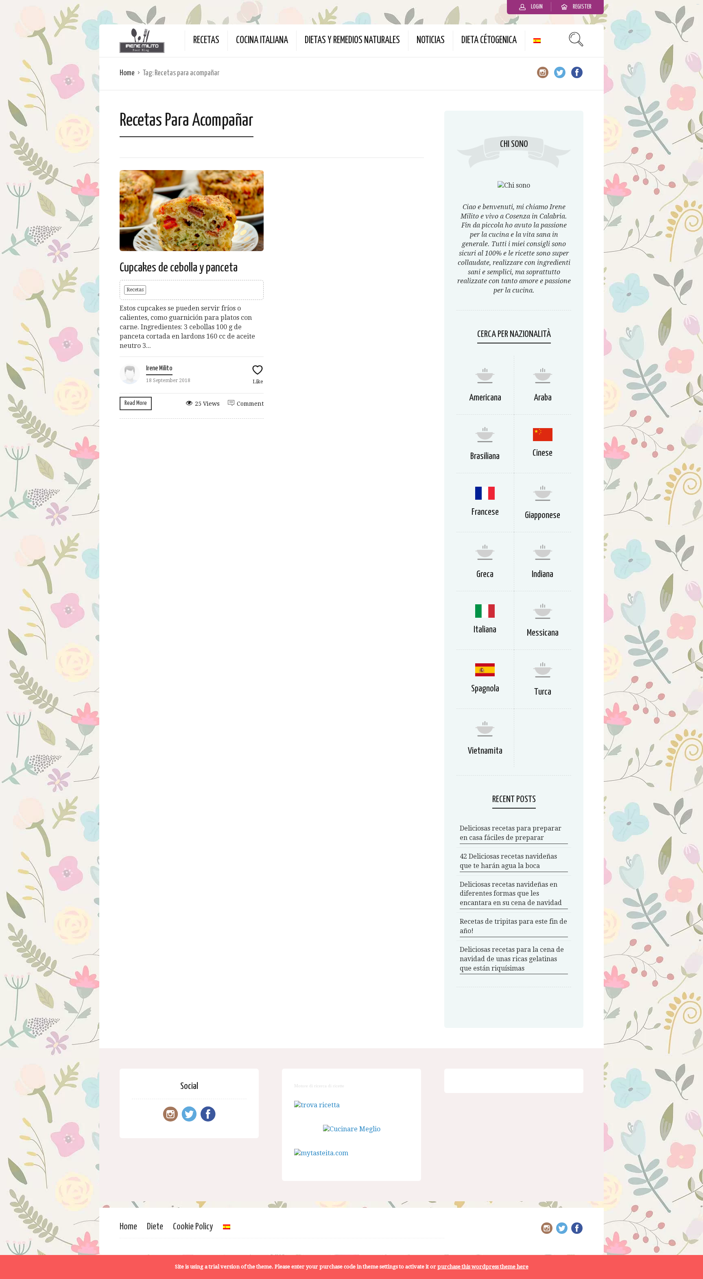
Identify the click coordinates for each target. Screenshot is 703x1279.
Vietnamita (485, 751)
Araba (543, 397)
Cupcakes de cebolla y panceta (179, 268)
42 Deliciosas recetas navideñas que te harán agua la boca (508, 861)
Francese (485, 512)
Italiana (485, 629)
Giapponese (542, 515)
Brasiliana (485, 456)
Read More (135, 403)
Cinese (542, 453)
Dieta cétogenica (489, 40)
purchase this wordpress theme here (482, 1267)
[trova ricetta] (317, 1105)
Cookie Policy (193, 1226)
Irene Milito (159, 368)
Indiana (542, 574)
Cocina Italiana (262, 40)
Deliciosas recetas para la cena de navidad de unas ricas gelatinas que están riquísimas (512, 959)
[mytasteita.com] (321, 1153)
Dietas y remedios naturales (352, 40)
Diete (155, 1226)
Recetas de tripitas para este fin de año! (513, 926)
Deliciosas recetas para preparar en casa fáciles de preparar (510, 833)
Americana (485, 397)
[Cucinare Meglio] (351, 1129)
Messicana (543, 633)
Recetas (206, 40)
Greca (484, 574)
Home (127, 73)
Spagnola (485, 688)
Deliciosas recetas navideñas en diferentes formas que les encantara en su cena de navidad (511, 894)
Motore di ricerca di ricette (319, 1085)
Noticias (431, 40)
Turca (542, 692)
